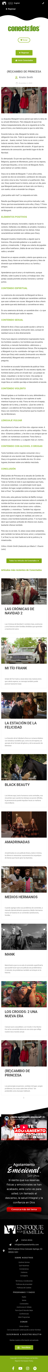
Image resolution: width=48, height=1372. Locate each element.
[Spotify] (34, 1368)
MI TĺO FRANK (16, 668)
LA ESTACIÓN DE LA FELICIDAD (21, 725)
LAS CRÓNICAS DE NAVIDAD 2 (19, 611)
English (17, 3)
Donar (23, 1322)
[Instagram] (27, 1368)
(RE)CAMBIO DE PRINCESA (17, 1073)
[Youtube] (20, 1368)
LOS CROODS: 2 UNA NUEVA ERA (21, 1014)
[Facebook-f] (13, 1368)
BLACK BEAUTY (17, 785)
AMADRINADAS (17, 842)
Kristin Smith (26, 77)
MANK (10, 954)
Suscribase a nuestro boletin (24, 1334)
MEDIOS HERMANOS (21, 897)
